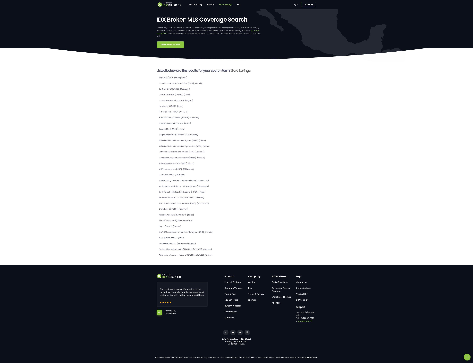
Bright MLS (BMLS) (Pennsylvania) (173, 77)
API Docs (276, 302)
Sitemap (252, 299)
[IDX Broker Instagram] (247, 332)
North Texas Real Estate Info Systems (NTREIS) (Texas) (182, 192)
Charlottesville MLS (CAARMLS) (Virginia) (176, 100)
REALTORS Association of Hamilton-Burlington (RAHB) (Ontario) (186, 232)
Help (239, 4)
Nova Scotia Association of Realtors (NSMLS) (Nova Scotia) (184, 203)
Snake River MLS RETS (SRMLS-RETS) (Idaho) (177, 243)
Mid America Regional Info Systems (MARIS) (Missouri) (182, 157)
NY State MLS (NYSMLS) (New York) (173, 209)
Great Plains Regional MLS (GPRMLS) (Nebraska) (179, 117)
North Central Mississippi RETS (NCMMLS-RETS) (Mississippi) (184, 186)
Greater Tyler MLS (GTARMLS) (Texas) (175, 123)
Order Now (308, 4)
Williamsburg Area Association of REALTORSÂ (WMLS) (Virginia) (185, 255)
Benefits (210, 4)
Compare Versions (233, 288)
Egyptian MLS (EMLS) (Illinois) (171, 106)
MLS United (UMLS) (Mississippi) (172, 175)
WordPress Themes (281, 297)
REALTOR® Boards (232, 305)
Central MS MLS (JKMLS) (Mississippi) (174, 89)
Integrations (301, 282)
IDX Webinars (302, 299)
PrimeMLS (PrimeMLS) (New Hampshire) (176, 220)
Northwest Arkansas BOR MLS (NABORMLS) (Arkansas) (181, 197)
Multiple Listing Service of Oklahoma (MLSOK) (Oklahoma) (184, 180)
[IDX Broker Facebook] (225, 332)
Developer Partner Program (281, 289)
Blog (250, 288)
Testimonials (230, 311)
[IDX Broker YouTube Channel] (233, 332)
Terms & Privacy (256, 294)
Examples (229, 317)
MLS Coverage (225, 4)
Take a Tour (230, 294)
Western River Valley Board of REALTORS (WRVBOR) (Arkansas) (185, 249)
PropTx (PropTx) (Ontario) (170, 226)
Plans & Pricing (195, 4)
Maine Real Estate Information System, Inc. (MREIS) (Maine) (184, 146)
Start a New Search (170, 44)
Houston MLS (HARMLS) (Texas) (172, 129)
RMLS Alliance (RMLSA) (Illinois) (172, 238)
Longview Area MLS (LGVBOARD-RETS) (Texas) (178, 134)
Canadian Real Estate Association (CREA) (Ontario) (181, 83)
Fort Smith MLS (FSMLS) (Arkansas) (173, 112)
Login (295, 4)
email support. (305, 321)
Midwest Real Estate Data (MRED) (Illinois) (176, 163)
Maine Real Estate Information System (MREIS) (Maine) (182, 140)
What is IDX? (302, 294)
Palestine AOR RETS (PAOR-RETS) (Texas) (176, 215)
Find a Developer (280, 282)
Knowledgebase (303, 288)
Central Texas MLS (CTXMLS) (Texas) (175, 94)
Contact (252, 282)
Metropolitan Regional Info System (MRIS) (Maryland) (181, 152)
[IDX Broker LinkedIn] (240, 332)
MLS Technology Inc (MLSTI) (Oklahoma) (176, 169)
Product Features (232, 282)
